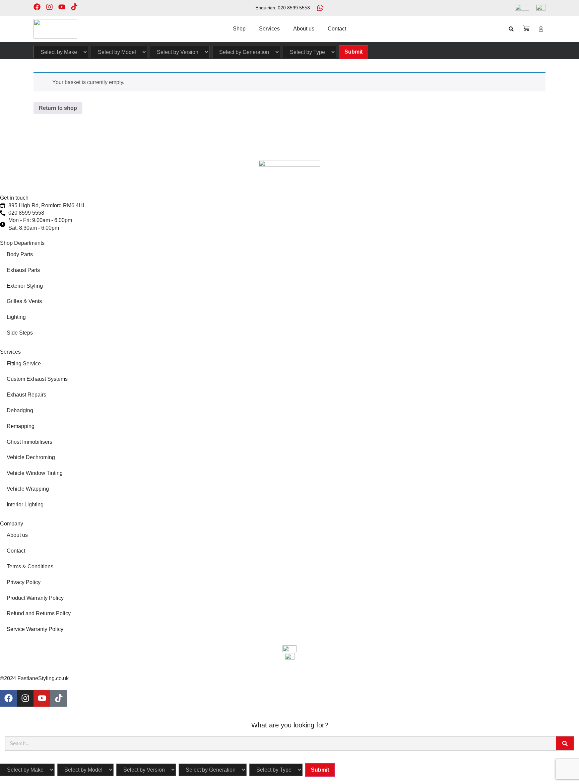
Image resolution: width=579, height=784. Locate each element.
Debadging (20, 410)
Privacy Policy (24, 582)
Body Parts (20, 254)
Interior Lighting (25, 504)
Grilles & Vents (24, 301)
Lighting (16, 317)
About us (303, 28)
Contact (337, 28)
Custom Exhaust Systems (37, 379)
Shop (239, 28)
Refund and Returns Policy (39, 613)
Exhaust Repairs (26, 395)
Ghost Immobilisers (29, 442)
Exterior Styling (25, 286)
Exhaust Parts (23, 270)
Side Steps (20, 333)
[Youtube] (61, 6)
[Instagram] (49, 6)
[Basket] (526, 28)
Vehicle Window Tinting (35, 473)
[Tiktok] (74, 6)
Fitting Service (24, 363)
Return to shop (58, 108)
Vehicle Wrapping (28, 489)
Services (269, 28)
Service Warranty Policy (35, 629)
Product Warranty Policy (35, 598)
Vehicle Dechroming (31, 457)
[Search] (565, 743)
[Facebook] (37, 6)
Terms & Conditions (30, 566)
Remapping (21, 426)
